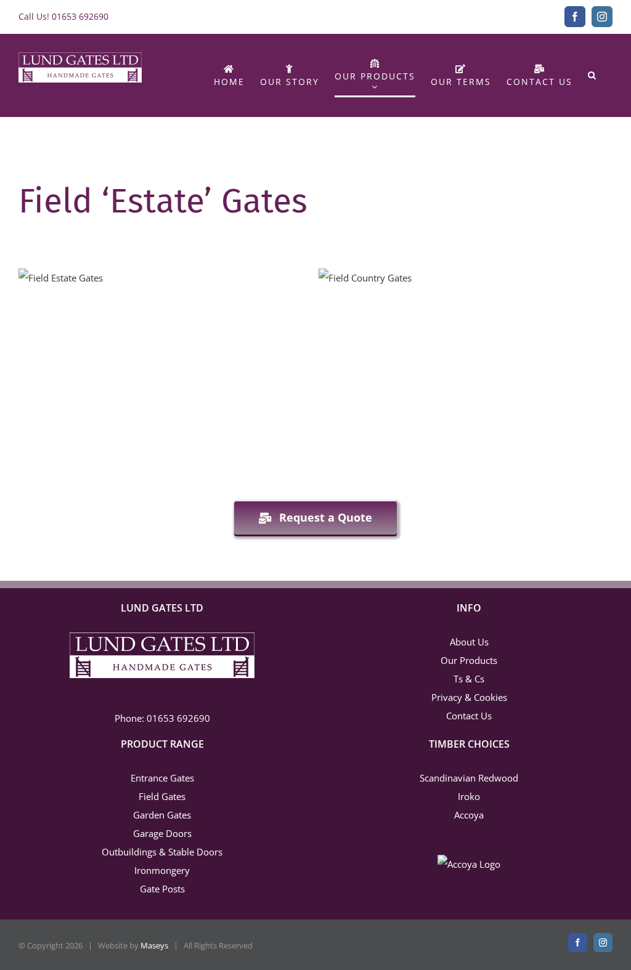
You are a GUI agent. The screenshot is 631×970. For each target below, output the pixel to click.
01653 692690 (80, 16)
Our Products (469, 660)
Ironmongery (162, 870)
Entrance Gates (162, 778)
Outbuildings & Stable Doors (162, 852)
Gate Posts (162, 889)
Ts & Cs (469, 679)
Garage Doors (162, 833)
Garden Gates (162, 815)
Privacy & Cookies (469, 697)
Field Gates (162, 796)
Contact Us (469, 715)
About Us (469, 642)
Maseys (154, 945)
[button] (592, 75)
